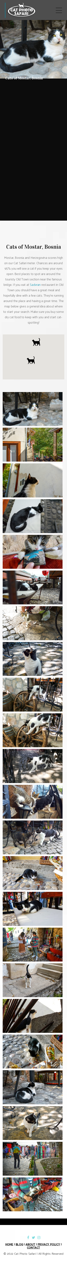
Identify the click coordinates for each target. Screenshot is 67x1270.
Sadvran (35, 285)
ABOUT (30, 1244)
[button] (31, 360)
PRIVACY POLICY (49, 1244)
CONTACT (33, 1247)
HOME (9, 1244)
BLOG (19, 1244)
